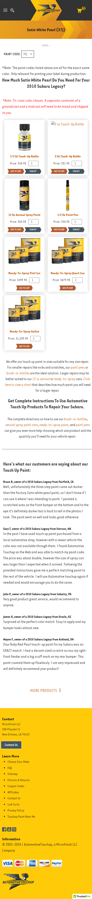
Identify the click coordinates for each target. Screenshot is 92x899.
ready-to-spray (64, 379)
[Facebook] (4, 829)
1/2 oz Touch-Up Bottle (24, 156)
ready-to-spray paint (53, 425)
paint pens (78, 367)
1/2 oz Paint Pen (67, 215)
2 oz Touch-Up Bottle (68, 156)
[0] (79, 13)
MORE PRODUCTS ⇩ (46, 690)
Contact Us (11, 745)
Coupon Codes (15, 786)
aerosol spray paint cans (21, 425)
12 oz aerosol (41, 379)
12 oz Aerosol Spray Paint (24, 215)
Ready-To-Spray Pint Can (24, 273)
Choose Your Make (18, 761)
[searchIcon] (12, 10)
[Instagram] (14, 829)
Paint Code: (12, 54)
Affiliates (13, 792)
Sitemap (12, 774)
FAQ (9, 768)
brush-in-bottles (18, 373)
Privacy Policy (15, 810)
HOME (45, 45)
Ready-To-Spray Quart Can (68, 273)
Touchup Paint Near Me (21, 816)
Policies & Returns (18, 780)
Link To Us (13, 804)
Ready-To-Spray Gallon (24, 331)
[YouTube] (9, 829)
